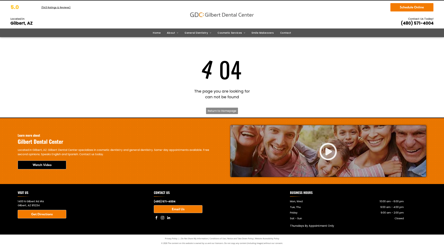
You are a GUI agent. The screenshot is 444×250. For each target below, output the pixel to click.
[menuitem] (157, 33)
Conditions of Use (218, 238)
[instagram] (162, 218)
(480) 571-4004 (417, 23)
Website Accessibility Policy (267, 238)
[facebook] (156, 218)
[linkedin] (168, 218)
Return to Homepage (222, 111)
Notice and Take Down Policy (240, 238)
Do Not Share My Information (194, 238)
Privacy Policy (171, 238)
